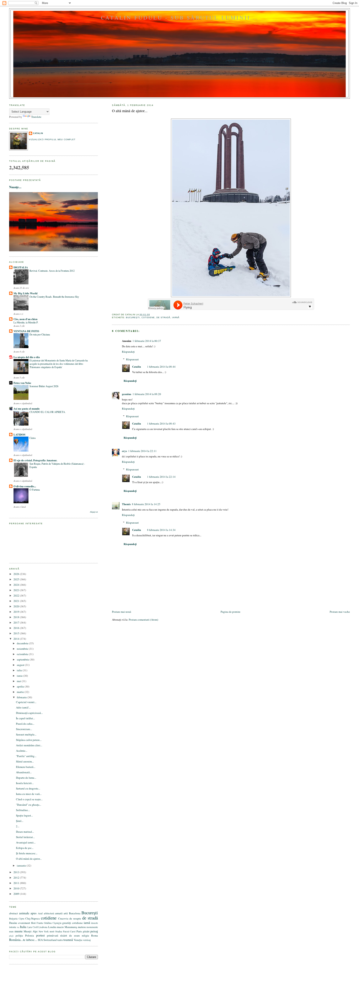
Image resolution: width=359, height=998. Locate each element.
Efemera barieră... (25, 767)
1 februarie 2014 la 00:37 (147, 341)
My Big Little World (25, 293)
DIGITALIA (21, 267)
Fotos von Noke (22, 383)
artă (66, 913)
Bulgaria (13, 918)
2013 (17, 872)
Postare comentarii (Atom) (143, 619)
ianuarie (22, 865)
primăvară (52, 935)
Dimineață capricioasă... (29, 713)
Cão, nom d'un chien (25, 319)
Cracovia (63, 918)
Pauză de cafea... (25, 723)
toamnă (68, 940)
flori (33, 923)
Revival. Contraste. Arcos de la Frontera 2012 (52, 270)
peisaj (94, 931)
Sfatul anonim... (25, 761)
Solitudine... (23, 810)
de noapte (75, 918)
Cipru (21, 918)
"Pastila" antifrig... (26, 756)
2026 (17, 574)
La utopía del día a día (27, 357)
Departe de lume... (26, 777)
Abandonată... (24, 772)
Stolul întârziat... (25, 837)
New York (44, 931)
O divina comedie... (25, 486)
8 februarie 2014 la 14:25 (146, 504)
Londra (52, 927)
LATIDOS (19, 434)
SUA (40, 940)
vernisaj (87, 940)
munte (19, 931)
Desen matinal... (25, 832)
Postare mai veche (340, 612)
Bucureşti (133, 317)
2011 (17, 883)
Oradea (58, 931)
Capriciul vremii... (26, 702)
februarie (22, 697)
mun (11, 931)
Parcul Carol (69, 931)
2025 (17, 579)
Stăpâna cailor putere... (29, 740)
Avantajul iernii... (26, 842)
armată (59, 913)
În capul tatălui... (25, 718)
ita (18, 927)
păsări (86, 931)
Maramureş (71, 927)
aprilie (21, 686)
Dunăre (13, 923)
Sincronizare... (24, 729)
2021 (17, 601)
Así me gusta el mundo (27, 408)
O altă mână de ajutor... (130, 110)
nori (52, 931)
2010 (17, 888)
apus (34, 913)
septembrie (23, 659)
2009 (17, 894)
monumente (92, 927)
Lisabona (42, 927)
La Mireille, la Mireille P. (26, 322)
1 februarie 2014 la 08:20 (147, 394)
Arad (40, 913)
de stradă (163, 317)
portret (40, 935)
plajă (11, 935)
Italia (23, 927)
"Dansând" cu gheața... (28, 805)
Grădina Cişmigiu (52, 922)
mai (19, 681)
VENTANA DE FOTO (26, 331)
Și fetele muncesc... (26, 853)
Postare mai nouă (121, 612)
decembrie (23, 643)
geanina (126, 394)
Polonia (29, 935)
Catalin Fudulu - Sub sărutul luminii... (179, 17)
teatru (60, 940)
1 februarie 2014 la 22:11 (142, 451)
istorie (12, 927)
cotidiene (148, 317)
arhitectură (49, 913)
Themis (126, 504)
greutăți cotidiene (72, 923)
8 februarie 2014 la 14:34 (161, 530)
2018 (17, 617)
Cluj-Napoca (32, 918)
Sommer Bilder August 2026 (44, 386)
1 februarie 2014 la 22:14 (161, 477)
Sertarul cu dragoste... (28, 788)
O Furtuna (35, 489)
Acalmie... (21, 750)
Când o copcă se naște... (29, 799)
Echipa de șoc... (24, 848)
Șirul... (19, 821)
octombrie (23, 654)
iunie (20, 676)
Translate (36, 117)
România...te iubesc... (23, 940)
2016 (17, 628)
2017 (17, 622)
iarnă (176, 317)
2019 (17, 612)
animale (24, 913)
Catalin (136, 366)
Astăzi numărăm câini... (29, 745)
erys (124, 451)
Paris (79, 931)
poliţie (19, 935)
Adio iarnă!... (23, 707)
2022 (17, 595)
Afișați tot (94, 512)
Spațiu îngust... (24, 815)
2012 (17, 877)
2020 (17, 606)
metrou (82, 927)
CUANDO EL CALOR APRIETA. (48, 412)
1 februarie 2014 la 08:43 (161, 423)
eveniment (24, 923)
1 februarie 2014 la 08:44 (161, 366)
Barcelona (74, 913)
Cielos (33, 437)
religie (85, 935)
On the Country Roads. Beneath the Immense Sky (54, 296)
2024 (17, 585)
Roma (94, 935)
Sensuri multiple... (26, 734)
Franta (40, 922)
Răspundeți (128, 352)
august (21, 665)
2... (17, 826)
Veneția (78, 940)
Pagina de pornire (230, 612)
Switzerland (50, 940)
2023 (17, 590)
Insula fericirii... (25, 783)
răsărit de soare (70, 935)
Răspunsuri (132, 359)
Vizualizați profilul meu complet (52, 139)
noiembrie (23, 649)
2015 (17, 633)
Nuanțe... (15, 187)
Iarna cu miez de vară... (29, 794)
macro (60, 927)
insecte (94, 922)
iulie (20, 670)
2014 (17, 639)
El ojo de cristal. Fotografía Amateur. (35, 460)
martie (21, 692)
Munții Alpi (31, 931)
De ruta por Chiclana (40, 334)
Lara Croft (32, 927)
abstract (13, 913)
